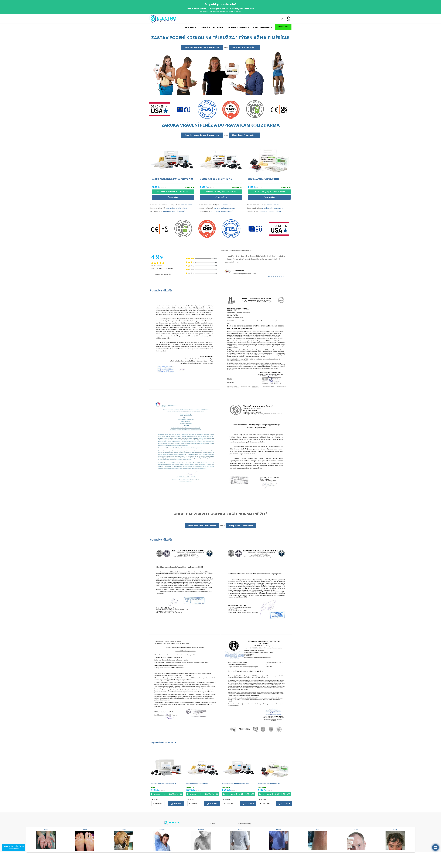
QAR (281, 19)
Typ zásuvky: (154, 799)
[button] (269, 276)
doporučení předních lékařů (174, 211)
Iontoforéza (218, 27)
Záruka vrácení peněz (261, 27)
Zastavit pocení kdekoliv (237, 27)
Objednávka (283, 27)
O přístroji (204, 27)
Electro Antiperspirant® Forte (197, 783)
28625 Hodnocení (157, 266)
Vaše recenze (190, 27)
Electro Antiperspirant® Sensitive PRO (236, 783)
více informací (186, 205)
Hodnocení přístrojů (162, 274)
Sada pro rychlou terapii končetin (163, 783)
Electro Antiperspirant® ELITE (269, 783)
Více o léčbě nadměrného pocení (202, 526)
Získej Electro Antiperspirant (244, 47)
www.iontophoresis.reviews (176, 208)
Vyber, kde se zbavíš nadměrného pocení (202, 47)
